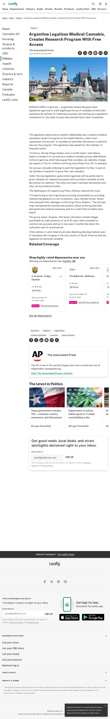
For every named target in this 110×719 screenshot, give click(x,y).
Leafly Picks (82, 9)
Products (69, 9)
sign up (69, 456)
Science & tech (12, 74)
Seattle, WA (69, 261)
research (54, 335)
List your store (10, 642)
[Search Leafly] (93, 4)
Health (6, 63)
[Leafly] (13, 4)
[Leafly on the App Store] (69, 617)
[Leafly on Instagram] (58, 581)
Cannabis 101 (10, 34)
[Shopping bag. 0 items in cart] (106, 4)
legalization (59, 331)
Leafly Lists (10, 99)
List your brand (10, 654)
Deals (40, 9)
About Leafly (9, 673)
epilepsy (46, 331)
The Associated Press (41, 50)
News (11, 18)
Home (4, 18)
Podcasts (8, 94)
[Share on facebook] (80, 53)
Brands (58, 9)
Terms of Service (16, 622)
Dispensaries (17, 9)
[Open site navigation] (4, 4)
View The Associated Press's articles (51, 373)
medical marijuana (38, 335)
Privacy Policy (81, 713)
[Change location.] (100, 4)
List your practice (12, 659)
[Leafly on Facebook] (44, 581)
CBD (93, 9)
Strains (49, 9)
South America (68, 335)
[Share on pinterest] (95, 53)
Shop (5, 9)
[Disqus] (68, 510)
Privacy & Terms (10, 681)
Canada (7, 89)
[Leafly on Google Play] (93, 617)
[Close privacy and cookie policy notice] (105, 706)
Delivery (30, 9)
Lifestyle (8, 69)
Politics (19, 18)
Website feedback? (55, 554)
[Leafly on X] (51, 581)
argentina (35, 331)
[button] (106, 53)
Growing (8, 39)
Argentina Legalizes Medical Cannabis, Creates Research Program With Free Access (60, 18)
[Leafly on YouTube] (65, 581)
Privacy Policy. (33, 622)
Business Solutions (12, 636)
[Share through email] (101, 53)
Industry (7, 79)
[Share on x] (85, 53)
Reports (7, 84)
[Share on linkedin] (90, 53)
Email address (37, 452)
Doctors (101, 9)
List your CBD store (13, 648)
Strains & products (8, 46)
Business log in (10, 665)
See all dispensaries (40, 315)
